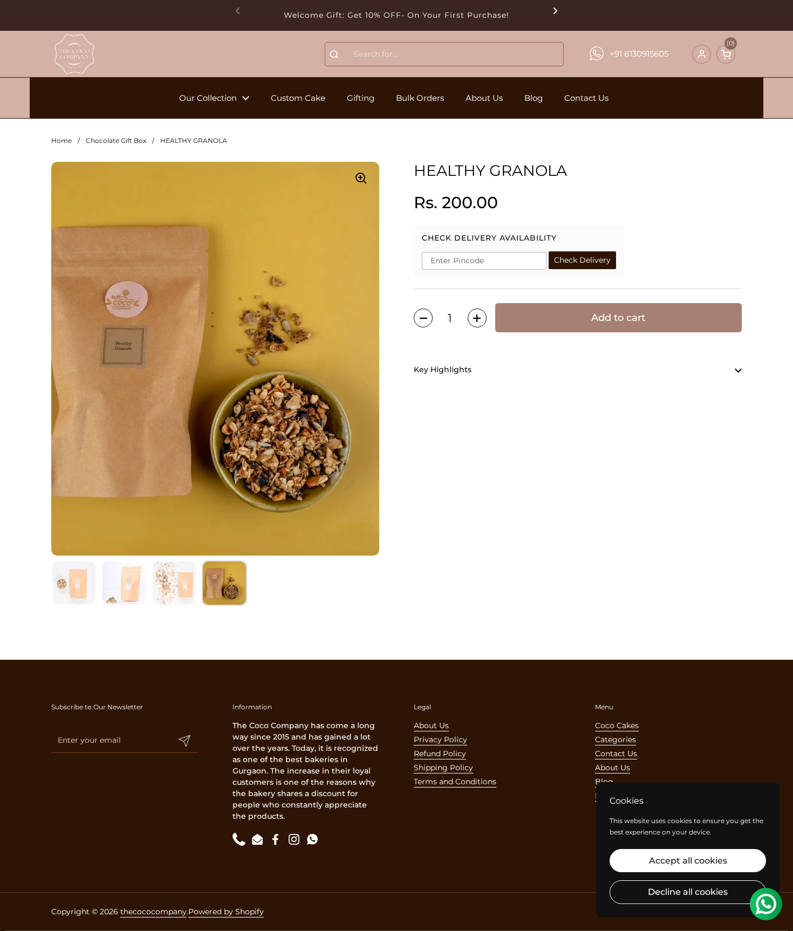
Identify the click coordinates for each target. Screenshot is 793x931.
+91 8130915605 (639, 54)
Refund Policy (440, 753)
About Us (431, 725)
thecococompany (153, 911)
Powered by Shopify (226, 911)
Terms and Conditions (455, 781)
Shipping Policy (443, 767)
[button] (725, 54)
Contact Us (616, 753)
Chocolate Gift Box (116, 140)
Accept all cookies (688, 860)
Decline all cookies (688, 892)
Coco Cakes (617, 725)
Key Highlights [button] (442, 370)
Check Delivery (582, 260)
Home (61, 140)
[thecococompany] (73, 54)
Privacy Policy (440, 739)
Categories (615, 739)
